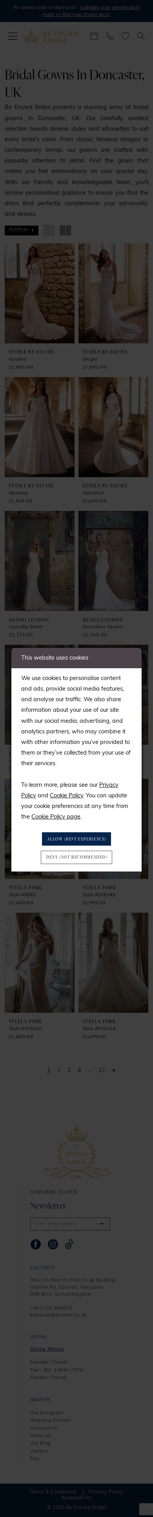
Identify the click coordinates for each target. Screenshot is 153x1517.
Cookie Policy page (55, 817)
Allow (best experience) (76, 839)
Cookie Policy (66, 796)
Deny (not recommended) (76, 857)
